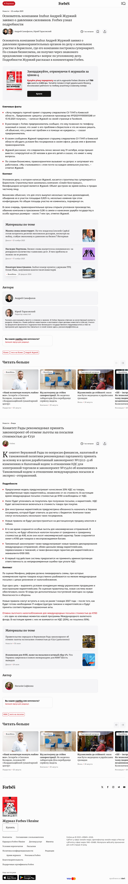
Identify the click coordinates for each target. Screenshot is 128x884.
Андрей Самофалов (23, 31)
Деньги (8, 240)
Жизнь (80, 402)
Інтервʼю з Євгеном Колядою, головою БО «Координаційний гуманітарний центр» (20, 398)
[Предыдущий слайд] (116, 725)
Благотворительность (12, 860)
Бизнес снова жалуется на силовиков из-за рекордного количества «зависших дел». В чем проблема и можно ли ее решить (39, 252)
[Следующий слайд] (123, 363)
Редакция (49, 851)
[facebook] (107, 787)
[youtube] (124, 787)
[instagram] (113, 787)
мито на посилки (17, 714)
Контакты (7, 837)
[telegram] (119, 787)
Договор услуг (35, 842)
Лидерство (6, 408)
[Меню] (123, 3)
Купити (39, 94)
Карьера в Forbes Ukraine (13, 842)
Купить (10, 827)
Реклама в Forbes (32, 855)
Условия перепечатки (12, 846)
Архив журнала (13, 855)
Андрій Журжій (31, 352)
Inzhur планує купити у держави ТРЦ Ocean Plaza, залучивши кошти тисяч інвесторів (38, 268)
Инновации (119, 408)
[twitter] (102, 787)
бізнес (6, 352)
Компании (44, 405)
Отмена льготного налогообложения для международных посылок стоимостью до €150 (49, 613)
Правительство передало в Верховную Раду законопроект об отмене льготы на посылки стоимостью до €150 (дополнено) (38, 638)
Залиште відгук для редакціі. (17, 342)
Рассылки (31, 846)
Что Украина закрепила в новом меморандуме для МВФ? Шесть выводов (39, 658)
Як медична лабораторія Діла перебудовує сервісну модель (55, 396)
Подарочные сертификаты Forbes (18, 864)
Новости (5, 11)
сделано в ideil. (117, 878)
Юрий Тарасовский (42, 31)
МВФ (5, 714)
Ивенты (50, 842)
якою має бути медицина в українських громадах (95, 395)
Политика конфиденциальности (17, 851)
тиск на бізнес (17, 352)
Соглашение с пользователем (30, 837)
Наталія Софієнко (24, 686)
